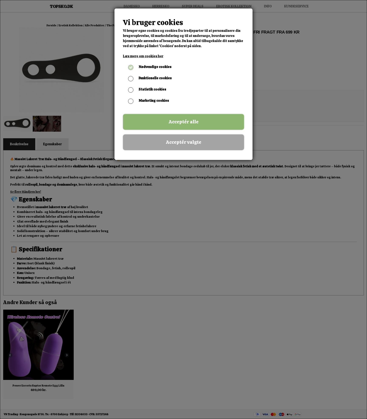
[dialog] (183, 209)
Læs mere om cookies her (143, 56)
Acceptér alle (184, 122)
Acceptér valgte (183, 142)
